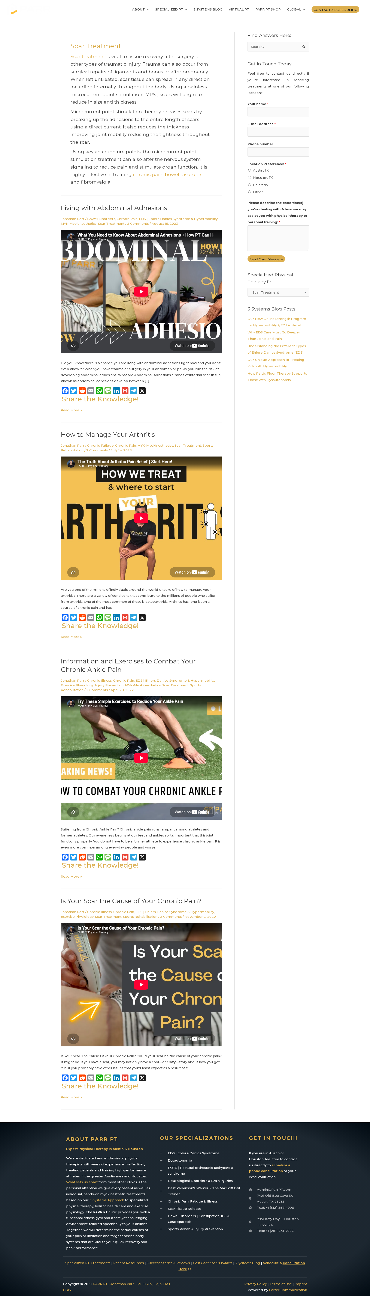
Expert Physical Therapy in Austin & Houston (104, 1149)
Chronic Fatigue (100, 445)
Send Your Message (266, 259)
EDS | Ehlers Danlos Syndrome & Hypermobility (178, 219)
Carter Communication (288, 1290)
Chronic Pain (127, 219)
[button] (335, 9)
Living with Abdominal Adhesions (114, 208)
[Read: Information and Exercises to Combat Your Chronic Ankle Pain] (141, 759)
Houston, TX (263, 178)
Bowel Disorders (101, 219)
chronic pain (148, 174)
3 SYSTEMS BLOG (208, 9)
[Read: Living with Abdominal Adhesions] (141, 292)
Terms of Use (281, 1284)
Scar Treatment (111, 224)
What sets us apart (82, 1182)
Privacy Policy (255, 1284)
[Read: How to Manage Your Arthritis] (141, 519)
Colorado (260, 185)
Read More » (71, 409)
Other (258, 192)
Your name (258, 104)
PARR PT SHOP (268, 9)
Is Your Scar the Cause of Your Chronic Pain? (131, 901)
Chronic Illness (99, 680)
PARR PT (100, 1284)
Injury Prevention (109, 685)
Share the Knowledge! (100, 399)
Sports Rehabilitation (140, 917)
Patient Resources (128, 1263)
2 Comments (138, 224)
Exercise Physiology (77, 685)
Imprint (301, 1284)
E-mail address (262, 124)
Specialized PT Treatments (87, 1263)
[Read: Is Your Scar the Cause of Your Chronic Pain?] (141, 985)
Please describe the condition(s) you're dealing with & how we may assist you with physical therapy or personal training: (277, 212)
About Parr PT (92, 1139)
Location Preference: (267, 164)
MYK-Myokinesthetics (79, 224)
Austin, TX (261, 170)
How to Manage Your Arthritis (108, 435)
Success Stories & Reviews (168, 1263)
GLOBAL (294, 9)
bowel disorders (184, 174)
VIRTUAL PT (239, 9)
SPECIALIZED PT (169, 9)
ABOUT (138, 9)
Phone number (260, 144)
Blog (247, 1263)
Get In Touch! (273, 1138)
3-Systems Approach (107, 1200)
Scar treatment (87, 56)
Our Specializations (196, 1138)
